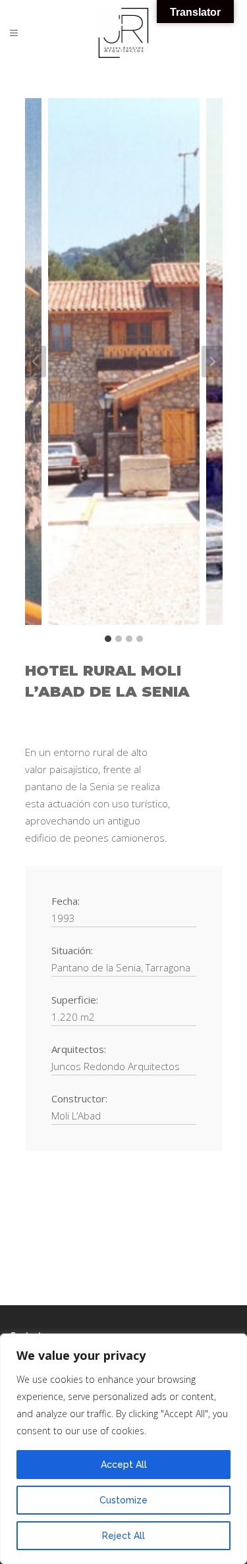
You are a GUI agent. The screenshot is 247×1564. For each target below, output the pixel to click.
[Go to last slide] (35, 361)
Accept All (124, 1464)
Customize (123, 1500)
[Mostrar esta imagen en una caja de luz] (124, 361)
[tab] (108, 638)
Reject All (123, 1535)
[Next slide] (212, 361)
